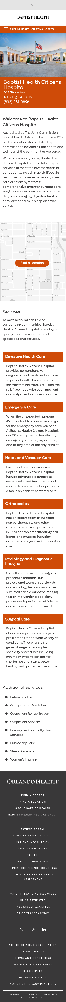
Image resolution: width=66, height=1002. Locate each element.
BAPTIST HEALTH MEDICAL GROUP (33, 814)
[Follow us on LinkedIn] (44, 930)
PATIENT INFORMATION (33, 842)
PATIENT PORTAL (33, 829)
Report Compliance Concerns (33, 868)
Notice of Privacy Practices (33, 984)
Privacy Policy (33, 951)
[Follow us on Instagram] (33, 930)
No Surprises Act (33, 977)
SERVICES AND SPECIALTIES (33, 835)
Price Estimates (33, 900)
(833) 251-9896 (16, 101)
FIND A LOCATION (33, 801)
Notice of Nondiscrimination (33, 945)
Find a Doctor (33, 795)
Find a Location (32, 263)
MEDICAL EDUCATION (33, 861)
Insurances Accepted (33, 906)
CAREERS (33, 855)
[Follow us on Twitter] (22, 930)
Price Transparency (33, 913)
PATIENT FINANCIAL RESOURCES (33, 893)
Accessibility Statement (33, 964)
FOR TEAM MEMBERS (33, 848)
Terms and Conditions (33, 958)
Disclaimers (33, 971)
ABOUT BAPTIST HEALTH (33, 808)
